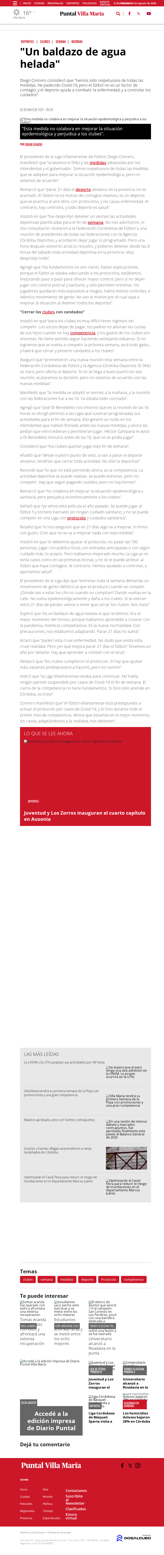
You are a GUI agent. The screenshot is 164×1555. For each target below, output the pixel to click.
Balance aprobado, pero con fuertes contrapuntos (59, 1120)
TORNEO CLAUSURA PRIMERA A (105, 1326)
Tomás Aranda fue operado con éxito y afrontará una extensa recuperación (33, 1331)
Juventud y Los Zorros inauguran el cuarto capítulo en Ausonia (84, 815)
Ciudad (39, 3)
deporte (83, 189)
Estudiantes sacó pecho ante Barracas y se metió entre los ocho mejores (68, 1331)
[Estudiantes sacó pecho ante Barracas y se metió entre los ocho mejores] (68, 1315)
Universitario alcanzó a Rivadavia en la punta (102, 1346)
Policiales (89, 3)
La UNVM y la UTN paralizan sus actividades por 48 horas (64, 1062)
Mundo (47, 1496)
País (45, 1489)
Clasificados (76, 1508)
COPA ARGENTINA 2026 (67, 1326)
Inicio (27, 3)
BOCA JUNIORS (28, 1326)
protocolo (76, 518)
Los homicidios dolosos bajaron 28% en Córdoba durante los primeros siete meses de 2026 (136, 1423)
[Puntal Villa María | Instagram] (137, 1465)
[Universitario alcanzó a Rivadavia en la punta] (103, 1334)
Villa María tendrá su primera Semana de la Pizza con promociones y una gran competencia (61, 1093)
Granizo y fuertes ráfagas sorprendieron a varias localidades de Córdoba (57, 1150)
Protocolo (108, 1279)
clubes (48, 312)
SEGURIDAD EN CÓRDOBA (131, 1404)
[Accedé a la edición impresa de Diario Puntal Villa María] (51, 1383)
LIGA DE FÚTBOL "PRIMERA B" (98, 1370)
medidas (98, 162)
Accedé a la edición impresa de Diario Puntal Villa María (51, 1424)
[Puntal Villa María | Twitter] (139, 14)
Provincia (26, 1518)
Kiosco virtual (105, 3)
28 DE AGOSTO (28, 1402)
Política (47, 1504)
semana (95, 222)
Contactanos (76, 1490)
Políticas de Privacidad (59, 1532)
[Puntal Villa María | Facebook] (129, 14)
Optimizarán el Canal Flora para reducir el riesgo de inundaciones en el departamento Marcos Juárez (60, 1179)
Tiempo (48, 1511)
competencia (82, 332)
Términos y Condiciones (32, 1532)
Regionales (55, 3)
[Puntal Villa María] (51, 1468)
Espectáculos (51, 1518)
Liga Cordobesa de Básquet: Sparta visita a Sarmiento (102, 1419)
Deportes (72, 3)
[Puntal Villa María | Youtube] (149, 14)
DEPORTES (95, 1405)
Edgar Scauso (33, 144)
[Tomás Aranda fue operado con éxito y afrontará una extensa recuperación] (34, 1315)
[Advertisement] (86, 964)
